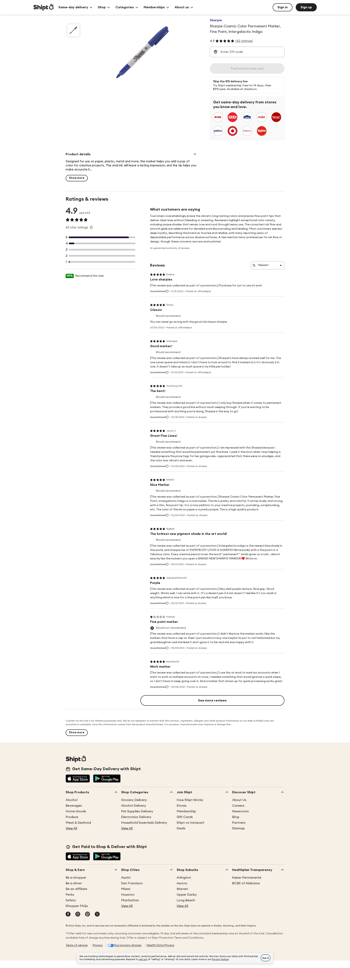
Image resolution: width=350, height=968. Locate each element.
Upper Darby (187, 894)
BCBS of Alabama (246, 883)
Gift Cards (185, 817)
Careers (238, 805)
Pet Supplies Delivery (137, 811)
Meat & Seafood (78, 822)
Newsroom (240, 811)
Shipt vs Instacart (190, 822)
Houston (127, 894)
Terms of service (77, 945)
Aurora (182, 883)
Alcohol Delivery (133, 805)
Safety (71, 900)
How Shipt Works (190, 800)
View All (71, 828)
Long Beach (186, 900)
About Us (239, 800)
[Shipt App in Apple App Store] (78, 778)
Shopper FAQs (77, 906)
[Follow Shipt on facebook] (68, 914)
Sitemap (238, 828)
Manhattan (130, 900)
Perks (70, 894)
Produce (72, 817)
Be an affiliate (76, 889)
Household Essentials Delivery (144, 822)
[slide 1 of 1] (73, 30)
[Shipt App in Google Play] (107, 778)
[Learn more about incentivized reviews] (167, 291)
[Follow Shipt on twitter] (97, 914)
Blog (235, 817)
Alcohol (71, 800)
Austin (126, 877)
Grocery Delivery (134, 800)
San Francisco (132, 883)
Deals (181, 828)
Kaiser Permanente (246, 877)
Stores (182, 805)
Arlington (184, 877)
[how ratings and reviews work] (91, 227)
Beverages (74, 805)
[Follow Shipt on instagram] (77, 914)
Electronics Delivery (136, 817)
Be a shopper (76, 877)
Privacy (98, 945)
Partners (238, 822)
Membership (186, 811)
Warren (182, 889)
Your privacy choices (127, 945)
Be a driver (74, 883)
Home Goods (76, 811)
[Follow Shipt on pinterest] (87, 914)
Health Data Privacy (160, 945)
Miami (125, 889)
